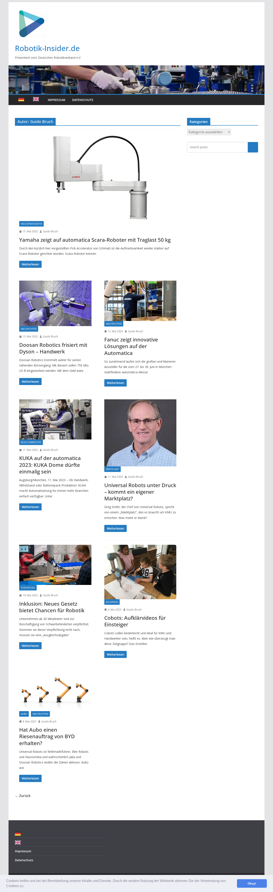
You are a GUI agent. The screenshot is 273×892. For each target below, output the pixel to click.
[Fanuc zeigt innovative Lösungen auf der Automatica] (140, 301)
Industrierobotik (31, 223)
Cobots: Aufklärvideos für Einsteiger (135, 621)
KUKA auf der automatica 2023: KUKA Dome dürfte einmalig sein (50, 464)
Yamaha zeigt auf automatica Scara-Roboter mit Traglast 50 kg (95, 239)
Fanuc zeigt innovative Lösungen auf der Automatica (131, 346)
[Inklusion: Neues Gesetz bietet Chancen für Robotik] (55, 565)
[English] (37, 100)
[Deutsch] (22, 100)
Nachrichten (28, 328)
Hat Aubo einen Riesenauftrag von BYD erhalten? (47, 736)
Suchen (253, 147)
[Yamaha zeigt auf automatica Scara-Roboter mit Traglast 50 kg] (97, 177)
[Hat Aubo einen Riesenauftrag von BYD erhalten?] (55, 691)
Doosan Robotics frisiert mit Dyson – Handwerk (53, 348)
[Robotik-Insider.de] (136, 68)
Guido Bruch (50, 231)
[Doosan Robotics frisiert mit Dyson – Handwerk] (55, 303)
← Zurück (22, 795)
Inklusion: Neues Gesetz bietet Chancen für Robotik (51, 607)
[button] (25, 886)
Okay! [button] (252, 883)
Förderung (28, 587)
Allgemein (112, 602)
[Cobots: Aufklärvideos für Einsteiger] (140, 572)
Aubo (24, 713)
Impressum (56, 100)
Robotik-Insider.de (47, 48)
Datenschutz (82, 100)
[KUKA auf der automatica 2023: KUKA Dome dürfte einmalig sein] (55, 419)
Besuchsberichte (31, 442)
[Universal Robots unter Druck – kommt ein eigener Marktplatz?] (140, 432)
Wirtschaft (112, 469)
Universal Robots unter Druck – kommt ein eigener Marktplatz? (140, 492)
